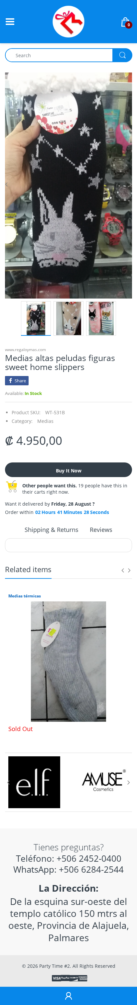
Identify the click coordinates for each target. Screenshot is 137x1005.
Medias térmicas (24, 596)
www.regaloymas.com (25, 349)
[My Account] (68, 996)
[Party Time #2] (68, 21)
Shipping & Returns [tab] (51, 530)
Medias (45, 421)
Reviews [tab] (101, 530)
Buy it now (68, 470)
